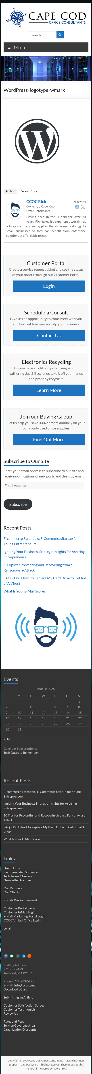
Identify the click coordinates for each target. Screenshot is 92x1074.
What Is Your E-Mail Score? (24, 591)
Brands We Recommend (20, 900)
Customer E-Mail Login (20, 912)
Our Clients (12, 892)
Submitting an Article (18, 997)
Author (10, 191)
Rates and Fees (14, 1021)
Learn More (48, 390)
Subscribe (18, 504)
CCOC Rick (36, 201)
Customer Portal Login (19, 908)
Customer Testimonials (20, 1009)
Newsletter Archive (17, 880)
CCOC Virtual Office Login (22, 920)
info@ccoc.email (25, 985)
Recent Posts (28, 191)
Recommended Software (21, 872)
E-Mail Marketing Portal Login (24, 916)
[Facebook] (77, 206)
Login (49, 286)
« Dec (7, 739)
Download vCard (15, 989)
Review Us (11, 1013)
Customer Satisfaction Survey (24, 1005)
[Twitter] (83, 206)
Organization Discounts (20, 1029)
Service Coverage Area (19, 1025)
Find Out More (49, 439)
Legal (7, 928)
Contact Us (49, 335)
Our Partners (13, 888)
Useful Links (12, 868)
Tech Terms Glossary (18, 876)
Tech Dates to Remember (21, 752)
